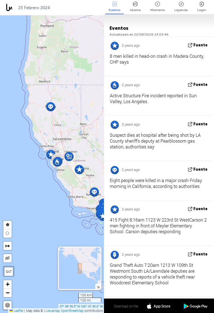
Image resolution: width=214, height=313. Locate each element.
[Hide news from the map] (7, 258)
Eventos (114, 10)
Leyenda (181, 10)
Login (201, 10)
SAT (9, 271)
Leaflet (18, 310)
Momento (157, 10)
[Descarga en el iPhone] (159, 307)
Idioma (135, 10)
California (66, 7)
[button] (57, 161)
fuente (200, 45)
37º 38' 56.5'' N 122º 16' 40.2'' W (81, 306)
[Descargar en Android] (196, 307)
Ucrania (94, 7)
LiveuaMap (52, 310)
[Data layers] (7, 305)
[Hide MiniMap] (98, 286)
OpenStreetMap (72, 310)
